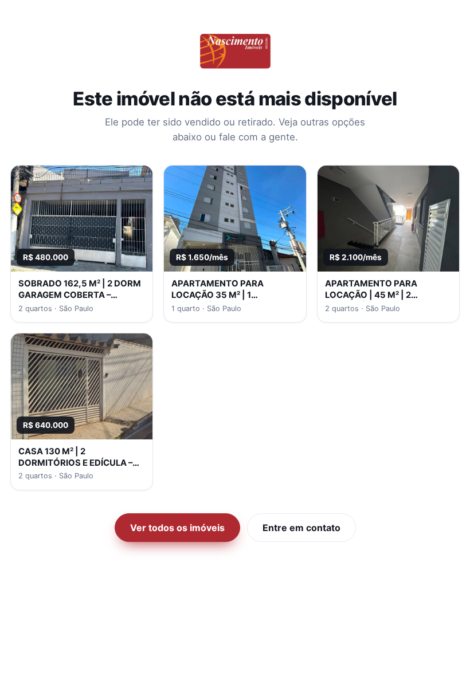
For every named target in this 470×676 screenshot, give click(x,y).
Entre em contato (301, 527)
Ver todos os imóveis (177, 527)
